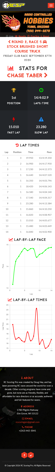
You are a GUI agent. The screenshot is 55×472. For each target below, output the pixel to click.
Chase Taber (25, 76)
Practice (34, 36)
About (45, 36)
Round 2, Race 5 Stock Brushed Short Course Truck (27, 46)
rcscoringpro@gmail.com (27, 422)
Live (10, 36)
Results (21, 36)
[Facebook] (24, 455)
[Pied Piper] (31, 455)
